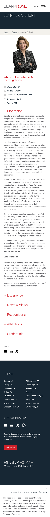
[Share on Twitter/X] (16, 351)
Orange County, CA (11, 407)
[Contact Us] (5, 425)
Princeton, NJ (31, 388)
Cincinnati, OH (9, 388)
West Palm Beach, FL (34, 396)
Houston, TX (9, 396)
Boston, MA (8, 381)
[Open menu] (40, 6)
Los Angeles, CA (10, 399)
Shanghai (29, 392)
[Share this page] (5, 351)
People (14, 32)
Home (6, 32)
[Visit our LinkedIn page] (11, 425)
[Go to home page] (15, 6)
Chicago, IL (8, 385)
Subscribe (10, 447)
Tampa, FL (30, 399)
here (36, 286)
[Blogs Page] (24, 425)
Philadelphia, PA (32, 381)
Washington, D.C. (14, 87)
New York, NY (9, 403)
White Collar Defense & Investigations (18, 79)
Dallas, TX (8, 392)
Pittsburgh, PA (32, 385)
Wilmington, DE (32, 407)
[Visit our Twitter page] (17, 425)
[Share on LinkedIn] (11, 351)
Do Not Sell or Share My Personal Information (28, 492)
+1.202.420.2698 (14, 91)
